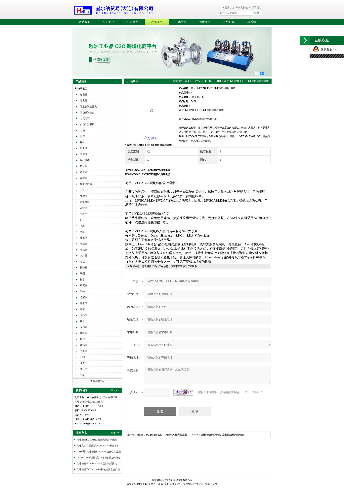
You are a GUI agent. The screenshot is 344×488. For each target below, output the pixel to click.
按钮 (82, 339)
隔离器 (83, 100)
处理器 (83, 196)
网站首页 (84, 21)
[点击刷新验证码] (183, 392)
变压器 (83, 369)
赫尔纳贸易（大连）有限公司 (137, 10)
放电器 (83, 237)
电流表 (83, 249)
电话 (82, 261)
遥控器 (83, 178)
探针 (82, 142)
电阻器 (83, 333)
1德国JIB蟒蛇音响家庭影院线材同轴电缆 (222, 434)
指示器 (83, 166)
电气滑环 (85, 118)
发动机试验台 (87, 112)
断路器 (83, 255)
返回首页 (229, 7)
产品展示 (156, 21)
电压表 (83, 243)
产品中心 (197, 81)
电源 (82, 357)
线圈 (82, 273)
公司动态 (132, 21)
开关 (82, 363)
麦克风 (83, 154)
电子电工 (82, 88)
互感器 (83, 327)
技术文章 (180, 21)
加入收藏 (243, 7)
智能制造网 (211, 484)
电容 (82, 136)
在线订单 (229, 21)
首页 (187, 81)
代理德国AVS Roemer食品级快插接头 (97, 463)
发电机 (83, 148)
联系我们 (256, 7)
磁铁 (82, 291)
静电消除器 (86, 184)
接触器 (83, 267)
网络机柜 (85, 202)
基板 (82, 225)
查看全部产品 (97, 381)
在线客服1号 (328, 49)
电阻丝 (83, 213)
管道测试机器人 (88, 106)
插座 (82, 321)
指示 (82, 279)
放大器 (83, 172)
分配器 (83, 297)
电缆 (82, 309)
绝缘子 (83, 190)
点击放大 (152, 138)
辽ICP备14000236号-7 (170, 484)
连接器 (83, 208)
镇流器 (83, 285)
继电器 (83, 351)
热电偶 (83, 303)
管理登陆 (188, 484)
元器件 (83, 315)
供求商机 (204, 21)
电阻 (82, 231)
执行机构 (85, 160)
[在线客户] (305, 40)
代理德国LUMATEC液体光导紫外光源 (97, 439)
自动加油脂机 (87, 124)
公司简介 (108, 21)
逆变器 (83, 94)
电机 (82, 375)
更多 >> (115, 390)
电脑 (82, 130)
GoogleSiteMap (135, 484)
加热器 (83, 345)
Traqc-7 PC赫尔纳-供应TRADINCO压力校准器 (162, 434)
